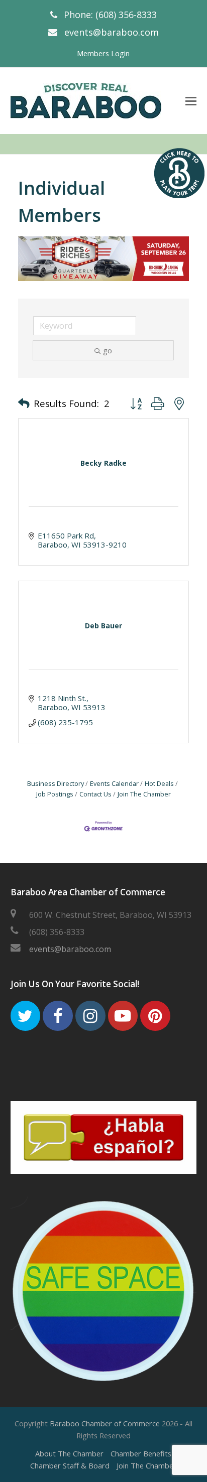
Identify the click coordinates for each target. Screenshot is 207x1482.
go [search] (107, 350)
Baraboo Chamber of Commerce (105, 1423)
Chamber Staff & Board (70, 1465)
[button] (24, 403)
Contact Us (95, 793)
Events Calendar (114, 783)
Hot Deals (159, 783)
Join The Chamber (144, 793)
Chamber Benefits (141, 1453)
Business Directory (55, 783)
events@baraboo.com (111, 32)
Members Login (103, 53)
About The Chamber (69, 1453)
